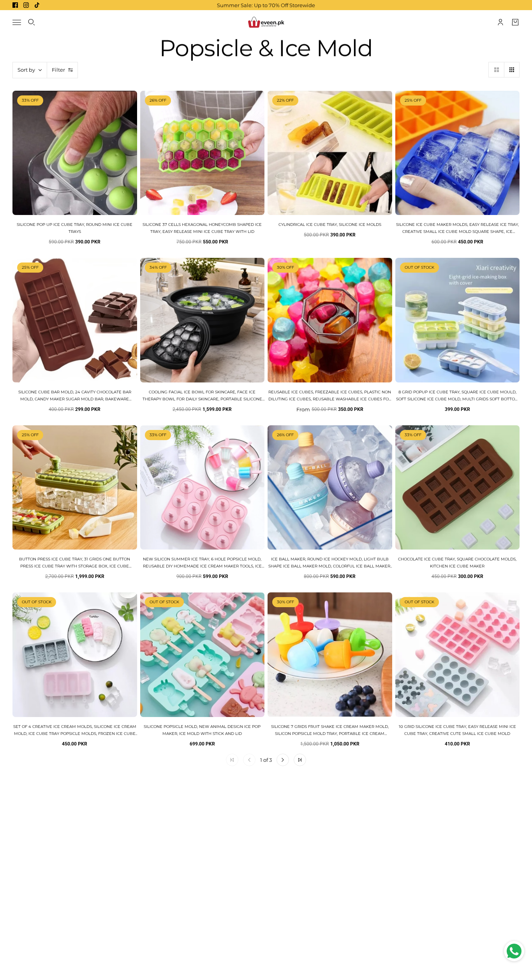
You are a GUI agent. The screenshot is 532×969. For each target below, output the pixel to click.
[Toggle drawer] (16, 22)
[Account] (500, 22)
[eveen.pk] (266, 22)
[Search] (31, 22)
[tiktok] (37, 5)
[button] (496, 70)
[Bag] (515, 22)
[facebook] (15, 5)
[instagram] (26, 5)
